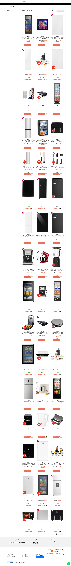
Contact (8, 550)
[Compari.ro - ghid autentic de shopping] (29, 562)
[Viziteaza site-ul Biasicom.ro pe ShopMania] (10, 562)
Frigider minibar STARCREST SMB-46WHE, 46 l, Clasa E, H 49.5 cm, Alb (42, 524)
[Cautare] (39, 1)
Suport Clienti (24, 548)
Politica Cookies (9, 555)
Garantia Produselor (25, 554)
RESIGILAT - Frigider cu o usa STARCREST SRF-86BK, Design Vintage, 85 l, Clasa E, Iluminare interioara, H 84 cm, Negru (57, 201)
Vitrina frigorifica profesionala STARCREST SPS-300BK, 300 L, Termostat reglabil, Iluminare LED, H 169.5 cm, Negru (57, 304)
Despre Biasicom (10, 548)
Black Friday (9, 10)
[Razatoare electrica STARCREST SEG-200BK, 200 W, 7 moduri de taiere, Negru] (57, 354)
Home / (8, 6)
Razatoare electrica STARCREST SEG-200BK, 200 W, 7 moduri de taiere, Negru (57, 367)
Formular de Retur (24, 555)
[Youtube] (35, 543)
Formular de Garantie (25, 556)
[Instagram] (37, 543)
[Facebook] (34, 543)
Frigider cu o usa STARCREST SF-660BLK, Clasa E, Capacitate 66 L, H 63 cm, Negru (28, 201)
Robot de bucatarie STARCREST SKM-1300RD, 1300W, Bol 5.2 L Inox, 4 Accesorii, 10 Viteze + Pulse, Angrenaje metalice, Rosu (43, 270)
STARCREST (28, 36)
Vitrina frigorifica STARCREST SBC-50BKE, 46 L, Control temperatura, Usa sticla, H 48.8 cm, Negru (42, 38)
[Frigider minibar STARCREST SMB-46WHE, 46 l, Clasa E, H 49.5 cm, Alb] (43, 515)
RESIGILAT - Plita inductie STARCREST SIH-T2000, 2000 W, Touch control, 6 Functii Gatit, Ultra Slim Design (28, 464)
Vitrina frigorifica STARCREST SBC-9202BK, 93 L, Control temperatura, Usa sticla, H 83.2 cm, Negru (28, 367)
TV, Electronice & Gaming (10, 13)
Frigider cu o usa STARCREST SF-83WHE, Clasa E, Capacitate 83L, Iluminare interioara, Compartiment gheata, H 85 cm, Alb (42, 464)
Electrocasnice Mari (10, 11)
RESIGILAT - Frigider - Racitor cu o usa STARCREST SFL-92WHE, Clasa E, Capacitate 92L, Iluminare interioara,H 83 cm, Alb (28, 498)
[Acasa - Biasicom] (12, 1)
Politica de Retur (24, 553)
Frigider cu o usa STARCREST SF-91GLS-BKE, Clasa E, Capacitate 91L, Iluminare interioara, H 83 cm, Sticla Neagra (42, 236)
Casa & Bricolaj (9, 14)
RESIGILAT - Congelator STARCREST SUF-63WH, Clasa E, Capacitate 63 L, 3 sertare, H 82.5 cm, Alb (57, 72)
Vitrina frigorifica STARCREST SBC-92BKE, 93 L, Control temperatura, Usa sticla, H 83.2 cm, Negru (42, 141)
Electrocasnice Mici (10, 12)
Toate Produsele (12, 6)
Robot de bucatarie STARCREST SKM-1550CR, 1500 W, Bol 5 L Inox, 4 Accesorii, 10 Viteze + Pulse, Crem (42, 402)
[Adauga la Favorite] (32, 45)
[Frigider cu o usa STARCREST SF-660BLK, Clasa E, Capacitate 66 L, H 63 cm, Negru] (28, 188)
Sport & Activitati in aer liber (11, 15)
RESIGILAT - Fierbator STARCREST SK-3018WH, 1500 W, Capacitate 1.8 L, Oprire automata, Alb (42, 430)
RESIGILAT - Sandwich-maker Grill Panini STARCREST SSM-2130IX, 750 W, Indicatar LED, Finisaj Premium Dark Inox (57, 430)
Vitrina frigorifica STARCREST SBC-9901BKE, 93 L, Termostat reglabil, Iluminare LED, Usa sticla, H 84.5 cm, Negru (28, 304)
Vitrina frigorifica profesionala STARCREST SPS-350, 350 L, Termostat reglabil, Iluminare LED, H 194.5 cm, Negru (57, 107)
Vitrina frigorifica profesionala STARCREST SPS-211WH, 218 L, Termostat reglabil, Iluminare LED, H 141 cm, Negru (57, 402)
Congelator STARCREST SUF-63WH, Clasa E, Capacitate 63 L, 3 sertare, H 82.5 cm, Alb (57, 38)
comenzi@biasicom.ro (55, 541)
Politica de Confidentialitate (18, 544)
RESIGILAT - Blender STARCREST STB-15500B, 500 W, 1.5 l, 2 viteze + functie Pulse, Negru (57, 270)
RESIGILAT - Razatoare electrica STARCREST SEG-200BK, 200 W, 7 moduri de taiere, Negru (42, 72)
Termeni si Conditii (10, 553)
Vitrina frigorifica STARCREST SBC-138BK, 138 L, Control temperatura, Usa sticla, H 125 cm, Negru (28, 38)
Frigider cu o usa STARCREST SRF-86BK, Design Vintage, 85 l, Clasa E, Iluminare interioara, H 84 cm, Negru (57, 236)
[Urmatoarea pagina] (62, 534)
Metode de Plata (24, 550)
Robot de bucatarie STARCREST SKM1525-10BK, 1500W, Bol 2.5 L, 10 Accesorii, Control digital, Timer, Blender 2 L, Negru (57, 464)
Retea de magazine (10, 554)
